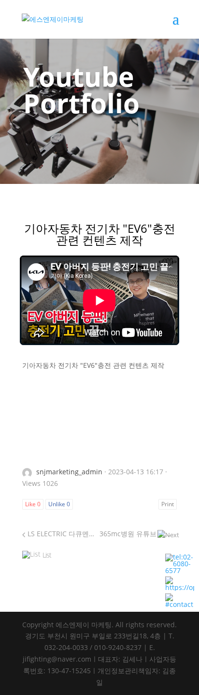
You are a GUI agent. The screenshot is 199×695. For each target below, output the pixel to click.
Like (33, 504)
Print (167, 504)
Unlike (59, 504)
